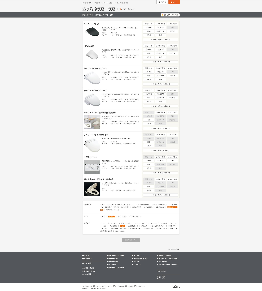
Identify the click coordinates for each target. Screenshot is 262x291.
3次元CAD (160, 27)
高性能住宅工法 (135, 228)
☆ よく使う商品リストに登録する (160, 39)
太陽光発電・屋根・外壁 (119, 228)
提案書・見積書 (89, 268)
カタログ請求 (172, 24)
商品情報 (87, 258)
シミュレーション (89, 271)
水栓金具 (144, 226)
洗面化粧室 (113, 226)
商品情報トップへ (131, 240)
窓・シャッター (113, 223)
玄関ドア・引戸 (126, 223)
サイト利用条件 (120, 286)
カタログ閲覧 (160, 24)
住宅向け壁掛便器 (144, 204)
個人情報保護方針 (88, 286)
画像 (148, 31)
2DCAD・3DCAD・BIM (116, 255)
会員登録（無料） (162, 271)
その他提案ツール (89, 274)
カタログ (87, 255)
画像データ (112, 258)
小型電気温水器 (133, 226)
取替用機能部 (160, 207)
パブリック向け (120, 231)
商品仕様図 (112, 264)
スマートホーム (148, 228)
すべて (102, 204)
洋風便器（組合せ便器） (121, 207)
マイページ (161, 269)
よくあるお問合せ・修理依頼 (168, 264)
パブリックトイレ (135, 216)
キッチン (173, 223)
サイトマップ (141, 286)
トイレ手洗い (122, 216)
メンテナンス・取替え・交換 (168, 258)
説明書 (149, 35)
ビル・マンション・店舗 (165, 228)
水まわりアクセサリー (157, 226)
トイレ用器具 (148, 207)
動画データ (112, 261)
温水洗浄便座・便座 (129, 35)
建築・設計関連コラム (141, 258)
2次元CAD (149, 27)
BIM (172, 160)
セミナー (136, 261)
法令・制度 (87, 263)
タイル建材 (163, 223)
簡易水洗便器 (136, 207)
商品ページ (148, 24)
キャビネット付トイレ (160, 204)
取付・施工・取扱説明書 (117, 267)
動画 (160, 35)
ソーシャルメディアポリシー (105, 286)
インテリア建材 (140, 223)
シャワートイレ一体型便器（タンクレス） (121, 204)
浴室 (105, 226)
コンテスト (137, 264)
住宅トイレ (119, 35)
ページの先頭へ (173, 249)
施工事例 (136, 255)
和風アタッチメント (112, 210)
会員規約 (131, 286)
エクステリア (152, 223)
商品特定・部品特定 (165, 255)
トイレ (112, 35)
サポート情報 (163, 261)
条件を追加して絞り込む (171, 15)
